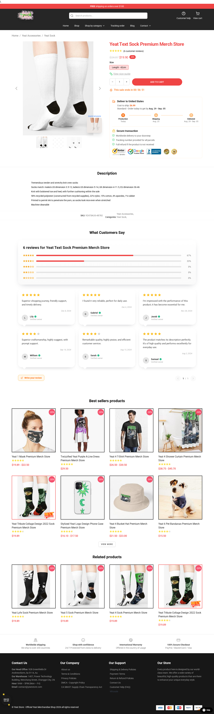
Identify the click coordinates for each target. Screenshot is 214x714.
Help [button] (208, 710)
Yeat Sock (49, 35)
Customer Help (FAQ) (120, 687)
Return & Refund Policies (122, 678)
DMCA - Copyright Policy (73, 682)
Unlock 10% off (6, 700)
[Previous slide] (16, 88)
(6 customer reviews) (133, 51)
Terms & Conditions (70, 674)
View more (107, 544)
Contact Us (115, 682)
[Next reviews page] (193, 378)
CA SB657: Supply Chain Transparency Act (81, 687)
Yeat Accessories (31, 35)
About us (65, 669)
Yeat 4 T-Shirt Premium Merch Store (129, 456)
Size (112, 62)
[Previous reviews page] (178, 378)
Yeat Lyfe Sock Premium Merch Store (32, 612)
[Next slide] (99, 88)
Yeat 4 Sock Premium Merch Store (128, 612)
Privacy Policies (68, 678)
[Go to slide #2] (58, 142)
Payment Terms (117, 674)
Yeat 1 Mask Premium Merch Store (31, 456)
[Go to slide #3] (74, 142)
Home (15, 35)
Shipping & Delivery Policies (123, 669)
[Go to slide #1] (41, 142)
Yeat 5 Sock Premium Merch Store (79, 612)
